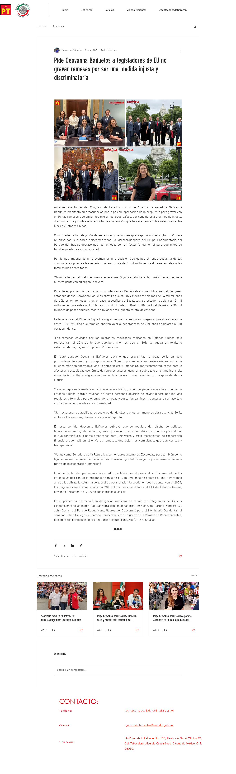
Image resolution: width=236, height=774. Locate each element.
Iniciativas (59, 26)
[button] (194, 26)
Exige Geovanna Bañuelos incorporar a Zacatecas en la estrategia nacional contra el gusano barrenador (172, 618)
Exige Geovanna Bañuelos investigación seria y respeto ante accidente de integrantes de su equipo (116, 618)
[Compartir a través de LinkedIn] (72, 545)
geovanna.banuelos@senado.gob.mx (149, 725)
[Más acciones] (180, 50)
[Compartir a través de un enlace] (81, 545)
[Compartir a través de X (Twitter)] (64, 545)
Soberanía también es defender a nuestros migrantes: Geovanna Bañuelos (61, 618)
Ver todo (195, 575)
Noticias (41, 26)
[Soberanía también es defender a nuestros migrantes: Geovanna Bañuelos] (62, 596)
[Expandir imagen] (89, 122)
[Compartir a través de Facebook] (55, 545)
